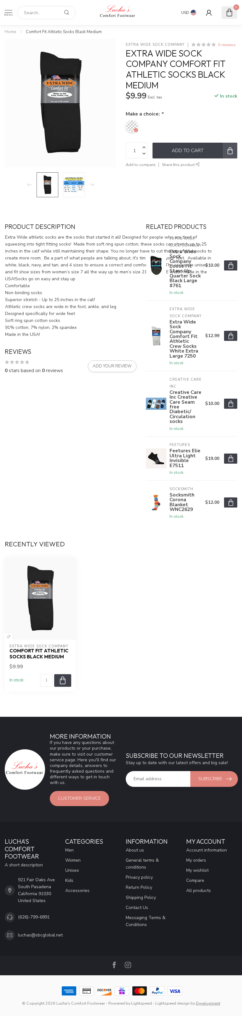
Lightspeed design (172, 1003)
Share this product (179, 164)
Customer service (79, 798)
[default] (8, 636)
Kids (69, 880)
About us (135, 850)
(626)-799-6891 (34, 917)
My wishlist (197, 870)
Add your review (112, 366)
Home (10, 32)
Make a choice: (144, 113)
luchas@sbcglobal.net (40, 935)
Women (73, 860)
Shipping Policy (141, 897)
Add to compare (140, 164)
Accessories (77, 891)
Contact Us (137, 908)
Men (69, 850)
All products (198, 891)
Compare (195, 880)
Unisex (72, 870)
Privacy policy (139, 877)
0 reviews (227, 44)
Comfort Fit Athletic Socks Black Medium (64, 32)
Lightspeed (141, 1003)
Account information (206, 850)
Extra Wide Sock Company (155, 44)
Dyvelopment (208, 1003)
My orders (196, 860)
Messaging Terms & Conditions (145, 921)
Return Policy (139, 887)
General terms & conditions (142, 863)
